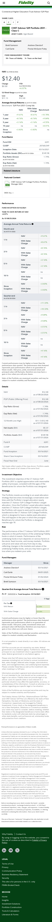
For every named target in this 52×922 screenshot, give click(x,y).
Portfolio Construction (12, 907)
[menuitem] (4, 3)
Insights (5, 900)
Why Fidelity (7, 834)
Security (5, 878)
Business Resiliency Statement (15, 874)
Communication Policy (12, 871)
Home (4, 896)
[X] (17, 850)
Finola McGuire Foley (37, 48)
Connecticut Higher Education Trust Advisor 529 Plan (25, 11)
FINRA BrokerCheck (10, 885)
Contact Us (21, 834)
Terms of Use (8, 863)
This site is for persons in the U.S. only (18, 881)
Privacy (5, 867)
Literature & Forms (10, 914)
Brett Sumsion (12, 45)
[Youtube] (11, 850)
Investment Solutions (11, 903)
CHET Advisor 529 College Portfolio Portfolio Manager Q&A (29, 183)
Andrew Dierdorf (35, 45)
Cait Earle (10, 48)
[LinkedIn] (4, 850)
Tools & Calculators (10, 911)
